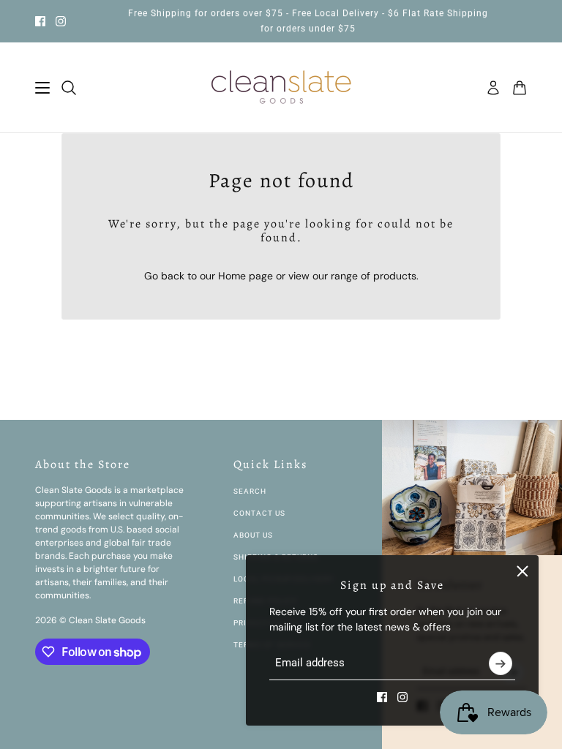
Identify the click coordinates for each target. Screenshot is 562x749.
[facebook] (40, 21)
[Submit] (500, 663)
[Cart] (519, 87)
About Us (253, 535)
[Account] (493, 87)
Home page (245, 275)
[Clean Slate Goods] (281, 88)
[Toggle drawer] (42, 88)
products (394, 275)
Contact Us (259, 513)
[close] (522, 571)
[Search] (68, 87)
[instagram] (61, 21)
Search (249, 491)
